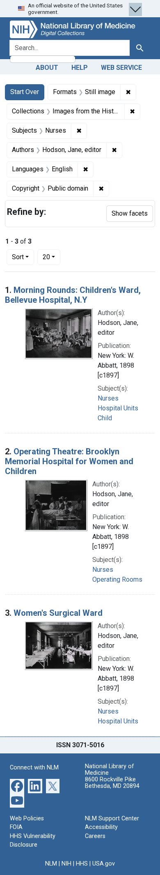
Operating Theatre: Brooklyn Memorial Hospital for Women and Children (69, 461)
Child (105, 418)
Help (79, 67)
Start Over (24, 92)
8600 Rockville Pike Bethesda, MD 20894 (112, 783)
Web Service (121, 67)
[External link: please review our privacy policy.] (17, 785)
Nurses (108, 398)
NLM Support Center (112, 818)
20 (51, 257)
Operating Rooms (117, 579)
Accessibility (101, 827)
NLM (51, 863)
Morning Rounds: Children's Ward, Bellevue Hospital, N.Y (73, 295)
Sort (18, 257)
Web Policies (27, 818)
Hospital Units (118, 408)
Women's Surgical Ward (58, 613)
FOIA (16, 827)
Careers (95, 836)
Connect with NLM (34, 767)
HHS (82, 863)
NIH (66, 863)
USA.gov (103, 863)
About (47, 67)
